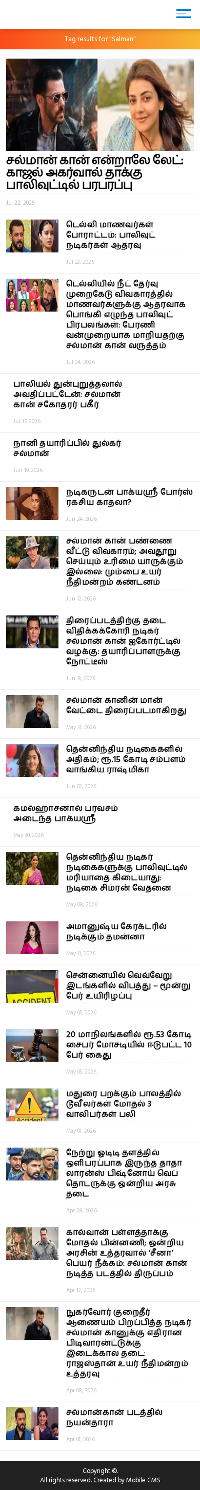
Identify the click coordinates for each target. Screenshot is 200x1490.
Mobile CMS (143, 1480)
